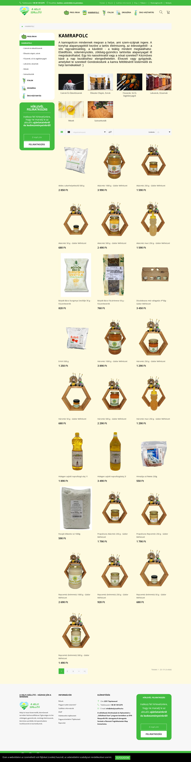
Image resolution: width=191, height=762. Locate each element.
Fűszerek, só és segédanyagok (129, 94)
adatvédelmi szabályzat (78, 757)
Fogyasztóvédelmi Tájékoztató (69, 719)
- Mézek (25, 69)
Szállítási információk (123, 3)
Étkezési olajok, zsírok (100, 93)
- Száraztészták (27, 74)
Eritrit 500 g (63, 361)
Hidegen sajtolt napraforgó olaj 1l (73, 476)
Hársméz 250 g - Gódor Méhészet (150, 361)
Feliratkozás (37, 144)
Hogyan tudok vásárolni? (67, 705)
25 (158, 132)
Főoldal (102, 3)
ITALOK (30, 80)
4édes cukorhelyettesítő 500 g (71, 185)
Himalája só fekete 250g (146, 476)
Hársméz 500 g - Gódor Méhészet (111, 419)
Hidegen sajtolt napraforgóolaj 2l (111, 476)
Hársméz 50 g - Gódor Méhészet (72, 419)
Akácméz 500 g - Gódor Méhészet (111, 243)
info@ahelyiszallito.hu (114, 708)
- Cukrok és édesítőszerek (31, 48)
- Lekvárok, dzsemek (29, 64)
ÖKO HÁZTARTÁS (34, 96)
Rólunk (110, 3)
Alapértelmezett (79, 132)
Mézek (71, 120)
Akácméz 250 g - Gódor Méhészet (150, 185)
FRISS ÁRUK (32, 36)
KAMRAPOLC (26, 43)
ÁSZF (60, 712)
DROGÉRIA (31, 88)
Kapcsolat (61, 723)
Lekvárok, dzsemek (159, 93)
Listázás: (152, 132)
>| (85, 671)
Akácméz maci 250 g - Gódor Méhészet (153, 243)
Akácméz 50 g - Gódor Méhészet (72, 243)
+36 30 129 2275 (38, 3)
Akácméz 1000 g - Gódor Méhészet (112, 185)
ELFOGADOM (122, 757)
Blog (135, 3)
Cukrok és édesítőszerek (71, 93)
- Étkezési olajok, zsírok (30, 53)
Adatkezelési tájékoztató (67, 716)
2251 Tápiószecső (110, 701)
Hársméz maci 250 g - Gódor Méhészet (153, 419)
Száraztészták (100, 120)
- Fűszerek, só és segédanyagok (34, 58)
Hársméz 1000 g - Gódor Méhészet (112, 361)
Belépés (169, 3)
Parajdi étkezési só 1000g (69, 534)
